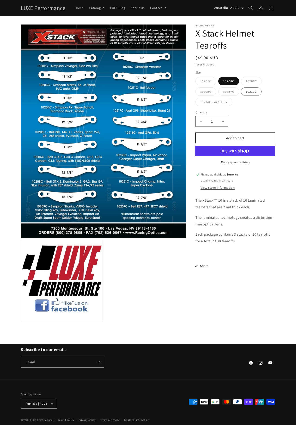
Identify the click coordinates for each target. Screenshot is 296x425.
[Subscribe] (99, 362)
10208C (228, 81)
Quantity (201, 112)
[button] (251, 8)
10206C (254, 82)
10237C (231, 92)
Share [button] (204, 266)
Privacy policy (87, 419)
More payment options (235, 162)
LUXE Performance (41, 419)
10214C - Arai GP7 (216, 103)
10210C (251, 91)
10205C (208, 82)
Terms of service (110, 419)
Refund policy (66, 419)
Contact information (136, 419)
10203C (208, 92)
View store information (217, 187)
